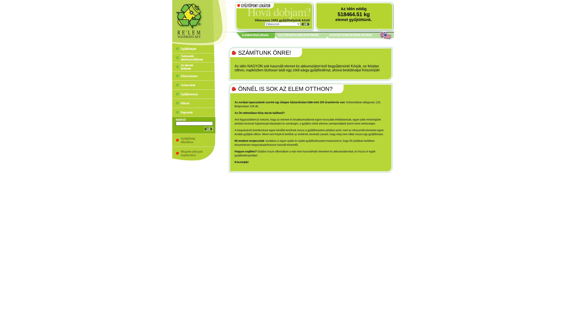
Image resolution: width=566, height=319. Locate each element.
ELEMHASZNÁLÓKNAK (255, 35)
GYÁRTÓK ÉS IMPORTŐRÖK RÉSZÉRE (350, 35)
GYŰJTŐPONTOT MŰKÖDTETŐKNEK (298, 35)
